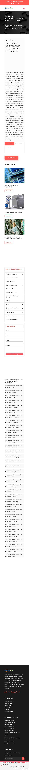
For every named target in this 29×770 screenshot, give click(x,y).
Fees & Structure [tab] (19, 143)
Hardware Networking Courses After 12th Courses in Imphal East (13, 421)
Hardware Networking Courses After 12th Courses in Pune (13, 396)
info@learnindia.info (18, 1)
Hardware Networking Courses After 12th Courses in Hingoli (13, 471)
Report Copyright (9, 705)
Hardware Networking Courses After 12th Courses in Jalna (13, 490)
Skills (7, 304)
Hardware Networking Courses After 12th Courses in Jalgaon (13, 451)
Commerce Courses (11, 285)
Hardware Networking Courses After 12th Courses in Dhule (13, 525)
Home (6, 23)
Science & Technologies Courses (12, 296)
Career (8, 300)
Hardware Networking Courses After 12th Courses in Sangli (13, 411)
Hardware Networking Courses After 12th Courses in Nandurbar (13, 406)
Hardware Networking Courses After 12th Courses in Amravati (13, 480)
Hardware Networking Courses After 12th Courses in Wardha (13, 505)
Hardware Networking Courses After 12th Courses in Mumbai (13, 495)
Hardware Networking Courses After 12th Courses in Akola (13, 386)
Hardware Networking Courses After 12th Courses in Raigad (13, 401)
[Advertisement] (14, 62)
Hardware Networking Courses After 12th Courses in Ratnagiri (13, 485)
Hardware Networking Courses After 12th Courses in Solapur (13, 510)
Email (7, 335)
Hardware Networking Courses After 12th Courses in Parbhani (13, 461)
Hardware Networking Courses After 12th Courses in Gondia (13, 515)
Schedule (7, 709)
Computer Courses (11, 289)
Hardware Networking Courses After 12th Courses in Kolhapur (13, 535)
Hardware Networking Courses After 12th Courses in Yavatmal (13, 431)
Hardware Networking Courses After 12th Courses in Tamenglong (13, 456)
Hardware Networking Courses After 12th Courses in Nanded (13, 530)
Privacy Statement (9, 701)
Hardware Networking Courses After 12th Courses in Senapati (13, 391)
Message (8, 345)
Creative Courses (10, 312)
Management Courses (12, 278)
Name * (7, 330)
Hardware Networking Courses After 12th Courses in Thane (13, 466)
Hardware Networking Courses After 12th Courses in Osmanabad (13, 426)
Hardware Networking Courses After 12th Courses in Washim (13, 550)
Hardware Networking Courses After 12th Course (14, 26)
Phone (7, 340)
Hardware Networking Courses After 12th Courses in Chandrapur (13, 446)
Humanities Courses (11, 292)
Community (7, 707)
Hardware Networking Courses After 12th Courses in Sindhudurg (13, 500)
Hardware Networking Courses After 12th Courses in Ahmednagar (13, 416)
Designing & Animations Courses (12, 308)
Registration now (11, 157)
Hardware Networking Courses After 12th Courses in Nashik (13, 545)
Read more (8, 190)
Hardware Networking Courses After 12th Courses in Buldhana (13, 520)
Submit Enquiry (14, 354)
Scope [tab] (9, 147)
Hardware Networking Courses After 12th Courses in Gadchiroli (13, 540)
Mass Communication (11, 319)
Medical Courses (10, 281)
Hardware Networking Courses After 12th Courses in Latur (13, 436)
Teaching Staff (8, 703)
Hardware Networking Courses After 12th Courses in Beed (13, 555)
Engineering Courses (11, 274)
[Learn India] (9, 8)
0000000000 (9, 1)
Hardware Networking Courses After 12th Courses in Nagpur (13, 441)
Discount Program (9, 711)
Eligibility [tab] (9, 143)
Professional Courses (11, 316)
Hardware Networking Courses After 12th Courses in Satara (13, 476)
